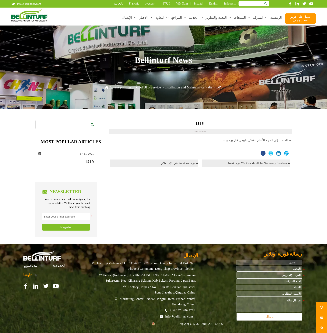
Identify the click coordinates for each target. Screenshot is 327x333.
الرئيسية (141, 87)
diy (210, 87)
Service (156, 87)
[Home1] (42, 255)
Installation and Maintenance (184, 87)
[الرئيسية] (29, 15)
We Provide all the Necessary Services (264, 163)
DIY (219, 87)
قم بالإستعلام (169, 163)
